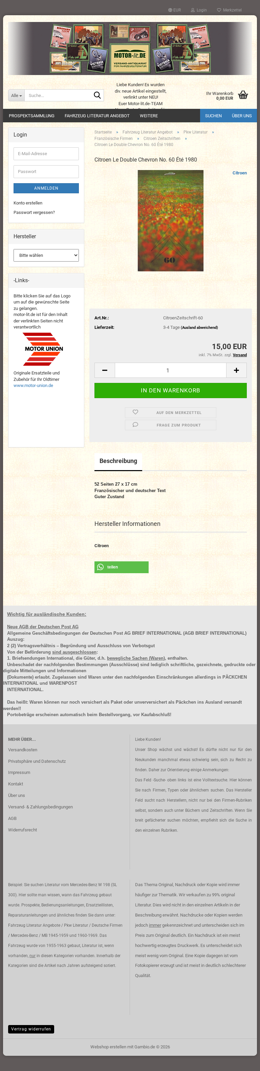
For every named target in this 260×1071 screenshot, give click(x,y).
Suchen (213, 115)
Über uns (242, 115)
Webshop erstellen (108, 1046)
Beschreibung (118, 460)
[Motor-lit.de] (130, 48)
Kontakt (15, 783)
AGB (12, 818)
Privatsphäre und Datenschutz (37, 761)
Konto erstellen (28, 202)
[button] (174, 10)
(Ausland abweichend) (199, 327)
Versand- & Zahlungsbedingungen (40, 806)
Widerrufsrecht (22, 829)
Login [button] (201, 10)
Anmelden (46, 188)
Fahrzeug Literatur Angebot (97, 115)
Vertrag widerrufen (31, 1029)
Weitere (149, 115)
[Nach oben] (241, 1061)
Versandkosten (22, 749)
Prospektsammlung (32, 115)
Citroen (240, 172)
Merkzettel (231, 10)
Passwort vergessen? (34, 212)
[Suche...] (97, 96)
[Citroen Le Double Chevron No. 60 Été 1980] (170, 220)
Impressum (19, 772)
